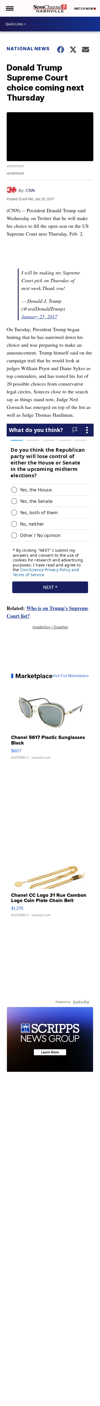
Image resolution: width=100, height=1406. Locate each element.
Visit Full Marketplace (70, 676)
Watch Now (84, 8)
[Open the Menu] (9, 8)
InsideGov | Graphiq (50, 627)
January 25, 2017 (39, 316)
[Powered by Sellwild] (81, 1002)
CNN (30, 190)
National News (28, 48)
